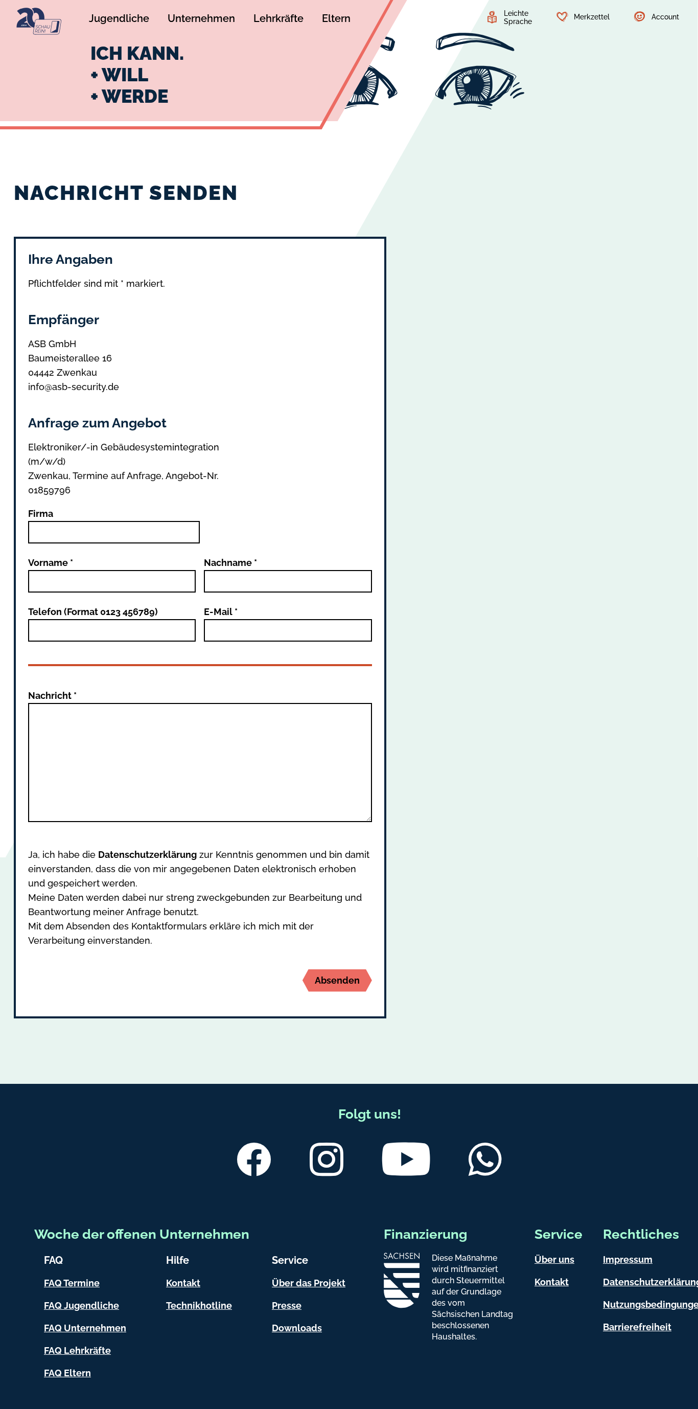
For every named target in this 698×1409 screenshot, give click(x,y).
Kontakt (183, 1283)
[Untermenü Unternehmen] (201, 20)
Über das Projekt (308, 1283)
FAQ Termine (72, 1283)
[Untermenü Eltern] (336, 20)
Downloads (297, 1328)
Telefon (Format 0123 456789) (93, 611)
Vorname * (50, 562)
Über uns (554, 1259)
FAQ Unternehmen (85, 1328)
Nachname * (230, 562)
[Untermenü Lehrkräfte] (278, 20)
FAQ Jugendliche (81, 1305)
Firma (40, 513)
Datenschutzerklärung (147, 854)
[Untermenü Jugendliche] (119, 20)
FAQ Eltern (67, 1373)
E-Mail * (221, 611)
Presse (286, 1305)
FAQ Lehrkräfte (77, 1350)
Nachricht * (52, 695)
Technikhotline (199, 1305)
